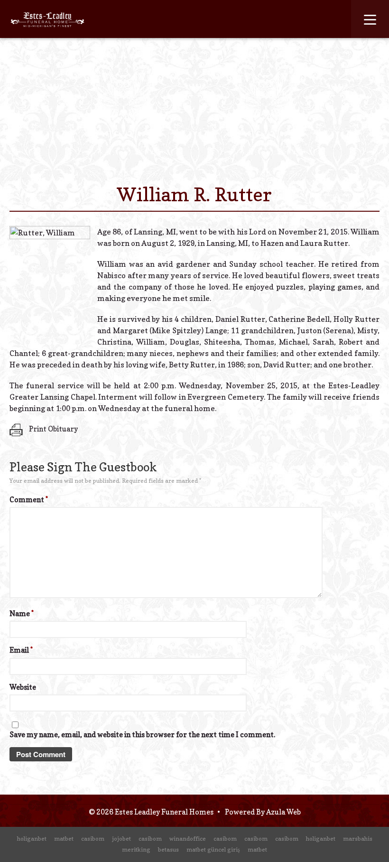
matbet (64, 838)
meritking (136, 849)
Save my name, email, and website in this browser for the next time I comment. (142, 734)
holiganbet (31, 838)
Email (21, 650)
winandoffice (187, 838)
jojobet (121, 838)
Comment (28, 499)
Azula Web (283, 811)
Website (22, 687)
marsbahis (357, 838)
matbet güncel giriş (213, 849)
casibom (92, 838)
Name (21, 613)
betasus (168, 849)
